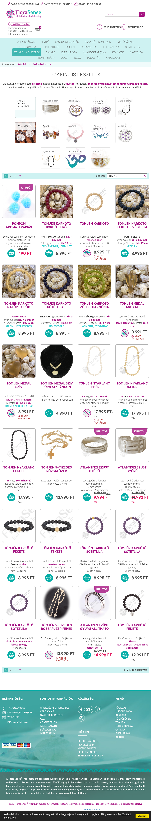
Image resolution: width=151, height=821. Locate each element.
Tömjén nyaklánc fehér (94, 385)
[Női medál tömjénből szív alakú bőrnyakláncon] (56, 361)
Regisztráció (135, 27)
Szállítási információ (21, 24)
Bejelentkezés (112, 27)
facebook (81, 709)
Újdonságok (123, 711)
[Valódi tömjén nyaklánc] (94, 361)
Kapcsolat (47, 711)
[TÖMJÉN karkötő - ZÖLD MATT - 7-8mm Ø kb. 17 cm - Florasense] (94, 281)
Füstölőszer (123, 718)
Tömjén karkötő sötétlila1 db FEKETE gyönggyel (18, 627)
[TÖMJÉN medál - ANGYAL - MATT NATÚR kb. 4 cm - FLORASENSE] (132, 281)
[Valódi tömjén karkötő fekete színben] (19, 526)
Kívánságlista (87, 748)
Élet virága (123, 733)
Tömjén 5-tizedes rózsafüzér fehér (56, 627)
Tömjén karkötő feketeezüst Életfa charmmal (132, 627)
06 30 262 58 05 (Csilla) (25, 4)
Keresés (120, 715)
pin (98, 709)
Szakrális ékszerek (42, 64)
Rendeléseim (86, 744)
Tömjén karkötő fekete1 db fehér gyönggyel (56, 549)
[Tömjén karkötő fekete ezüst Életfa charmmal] (132, 603)
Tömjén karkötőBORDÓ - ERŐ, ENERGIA (56, 225)
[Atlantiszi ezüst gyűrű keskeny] (94, 445)
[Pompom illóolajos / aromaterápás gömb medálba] (19, 201)
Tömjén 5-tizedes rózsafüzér (56, 469)
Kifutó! (26, 187)
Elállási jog (48, 729)
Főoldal (22, 64)
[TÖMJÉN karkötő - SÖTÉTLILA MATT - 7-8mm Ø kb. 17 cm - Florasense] (56, 281)
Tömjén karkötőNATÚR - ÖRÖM (18, 305)
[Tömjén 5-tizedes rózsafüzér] (56, 445)
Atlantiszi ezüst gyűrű (94, 469)
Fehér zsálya (124, 725)
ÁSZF (43, 718)
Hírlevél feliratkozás (54, 707)
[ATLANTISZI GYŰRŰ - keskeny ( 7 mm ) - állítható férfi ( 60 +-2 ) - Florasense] (94, 603)
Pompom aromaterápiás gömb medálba (19, 225)
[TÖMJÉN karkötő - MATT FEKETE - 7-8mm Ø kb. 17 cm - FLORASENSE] (132, 201)
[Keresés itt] (142, 14)
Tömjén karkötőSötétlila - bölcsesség (56, 305)
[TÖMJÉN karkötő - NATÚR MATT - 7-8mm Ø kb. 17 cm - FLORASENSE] (19, 281)
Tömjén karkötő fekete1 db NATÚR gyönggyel (18, 549)
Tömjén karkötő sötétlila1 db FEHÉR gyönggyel (132, 549)
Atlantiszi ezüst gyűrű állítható (94, 627)
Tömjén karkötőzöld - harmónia (94, 305)
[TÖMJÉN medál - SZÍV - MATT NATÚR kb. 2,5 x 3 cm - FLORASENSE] (19, 361)
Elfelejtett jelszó (90, 755)
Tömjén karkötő (94, 224)
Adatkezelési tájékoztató (49, 724)
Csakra (120, 729)
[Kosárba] (11, 253)
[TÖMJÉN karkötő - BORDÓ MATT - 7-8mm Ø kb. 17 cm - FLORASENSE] (56, 201)
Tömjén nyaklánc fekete (19, 469)
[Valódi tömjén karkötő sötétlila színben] (94, 526)
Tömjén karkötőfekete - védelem (132, 225)
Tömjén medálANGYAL (132, 305)
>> (20, 176)
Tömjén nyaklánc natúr (132, 385)
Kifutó (119, 737)
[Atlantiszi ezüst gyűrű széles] (132, 445)
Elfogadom (142, 816)
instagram (81, 718)
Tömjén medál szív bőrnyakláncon (57, 385)
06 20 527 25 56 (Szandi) (58, 4)
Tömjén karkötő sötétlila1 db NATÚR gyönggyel (94, 549)
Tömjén (120, 722)
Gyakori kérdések (52, 715)
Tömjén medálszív (19, 385)
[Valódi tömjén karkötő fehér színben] (94, 201)
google (89, 709)
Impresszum (47, 733)
